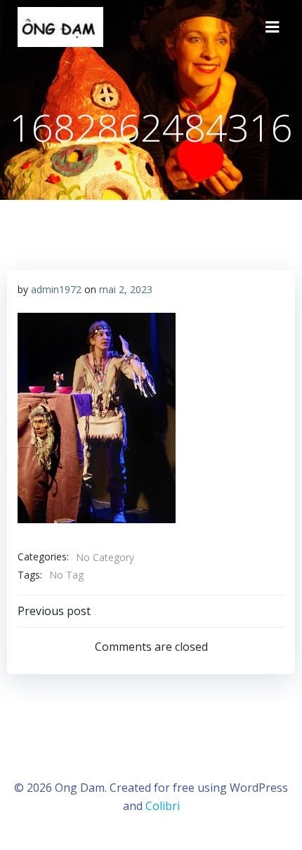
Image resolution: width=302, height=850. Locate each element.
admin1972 (56, 289)
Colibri (162, 806)
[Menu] (272, 27)
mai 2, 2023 (125, 289)
